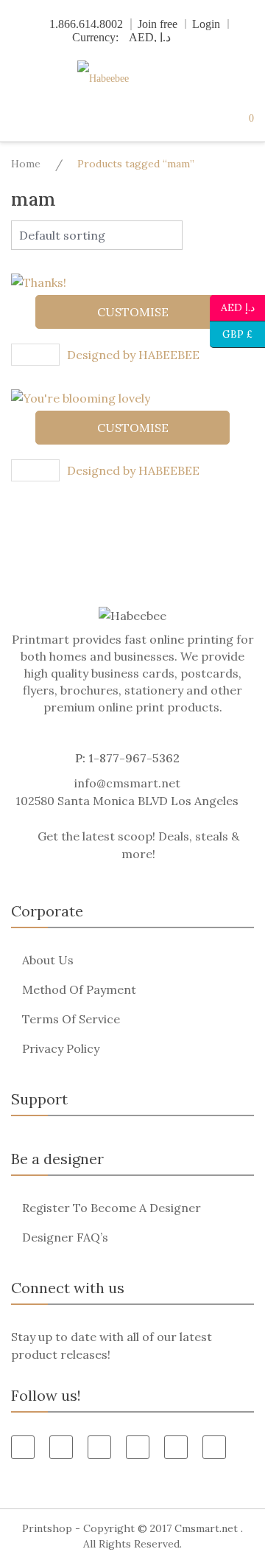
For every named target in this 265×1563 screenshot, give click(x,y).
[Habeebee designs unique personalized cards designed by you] (132, 78)
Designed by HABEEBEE (133, 354)
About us (48, 960)
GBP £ (231, 333)
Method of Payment (79, 989)
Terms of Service (71, 1019)
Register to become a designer (111, 1207)
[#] (176, 1447)
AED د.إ (237, 306)
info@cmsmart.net (127, 783)
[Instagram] (214, 1447)
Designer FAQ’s (65, 1237)
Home (25, 163)
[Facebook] (23, 1447)
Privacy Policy (60, 1048)
